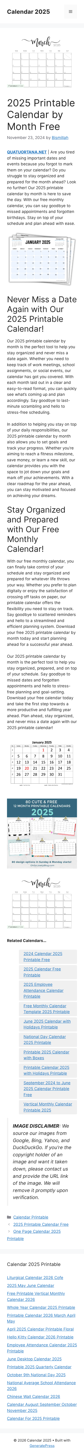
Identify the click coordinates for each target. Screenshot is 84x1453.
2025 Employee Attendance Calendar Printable (43, 990)
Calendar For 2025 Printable (33, 1418)
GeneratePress (42, 1445)
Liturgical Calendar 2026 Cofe (35, 1277)
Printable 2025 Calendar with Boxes (46, 1055)
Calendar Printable (30, 1217)
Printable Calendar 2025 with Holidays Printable (46, 1070)
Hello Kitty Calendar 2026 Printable (40, 1337)
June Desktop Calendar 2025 (34, 1359)
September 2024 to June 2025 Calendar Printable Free (47, 1089)
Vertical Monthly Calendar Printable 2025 (48, 1107)
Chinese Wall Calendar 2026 (33, 1396)
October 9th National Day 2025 (36, 1375)
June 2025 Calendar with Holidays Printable (47, 1024)
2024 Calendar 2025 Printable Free (43, 956)
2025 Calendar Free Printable (42, 972)
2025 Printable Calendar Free (41, 1224)
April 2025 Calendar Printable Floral (40, 1329)
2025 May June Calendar (30, 1285)
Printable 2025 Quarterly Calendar (39, 1367)
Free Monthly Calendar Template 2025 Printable (47, 1009)
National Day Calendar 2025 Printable (45, 1039)
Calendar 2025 (28, 11)
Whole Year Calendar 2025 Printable (41, 1307)
